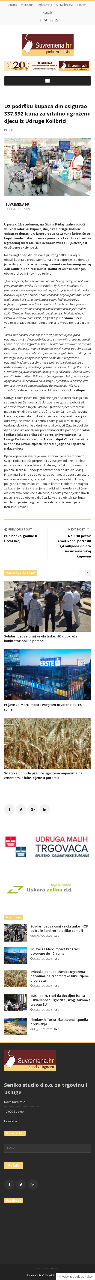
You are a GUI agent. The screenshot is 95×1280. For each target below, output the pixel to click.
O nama (12, 5)
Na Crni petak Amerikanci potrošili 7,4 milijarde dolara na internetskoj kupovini (74, 546)
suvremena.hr (17, 204)
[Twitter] (45, 20)
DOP (11, 130)
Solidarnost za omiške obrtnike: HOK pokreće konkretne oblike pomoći (40, 638)
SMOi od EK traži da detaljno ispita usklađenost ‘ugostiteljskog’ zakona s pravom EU (60, 1000)
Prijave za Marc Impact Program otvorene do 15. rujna (55, 951)
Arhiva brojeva (65, 5)
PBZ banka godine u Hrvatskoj (20, 538)
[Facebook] (41, 20)
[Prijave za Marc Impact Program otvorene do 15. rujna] (15, 955)
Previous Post (20, 529)
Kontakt (47, 13)
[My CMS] (47, 45)
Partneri (81, 5)
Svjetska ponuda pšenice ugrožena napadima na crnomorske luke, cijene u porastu (43, 775)
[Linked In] (51, 20)
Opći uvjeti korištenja (47, 1268)
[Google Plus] (33, 809)
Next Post (76, 529)
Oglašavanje (45, 5)
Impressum (27, 5)
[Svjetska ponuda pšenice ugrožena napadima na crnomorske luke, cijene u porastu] (15, 978)
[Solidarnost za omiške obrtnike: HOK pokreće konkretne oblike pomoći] (15, 932)
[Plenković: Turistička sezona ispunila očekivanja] (15, 1026)
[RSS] (56, 20)
